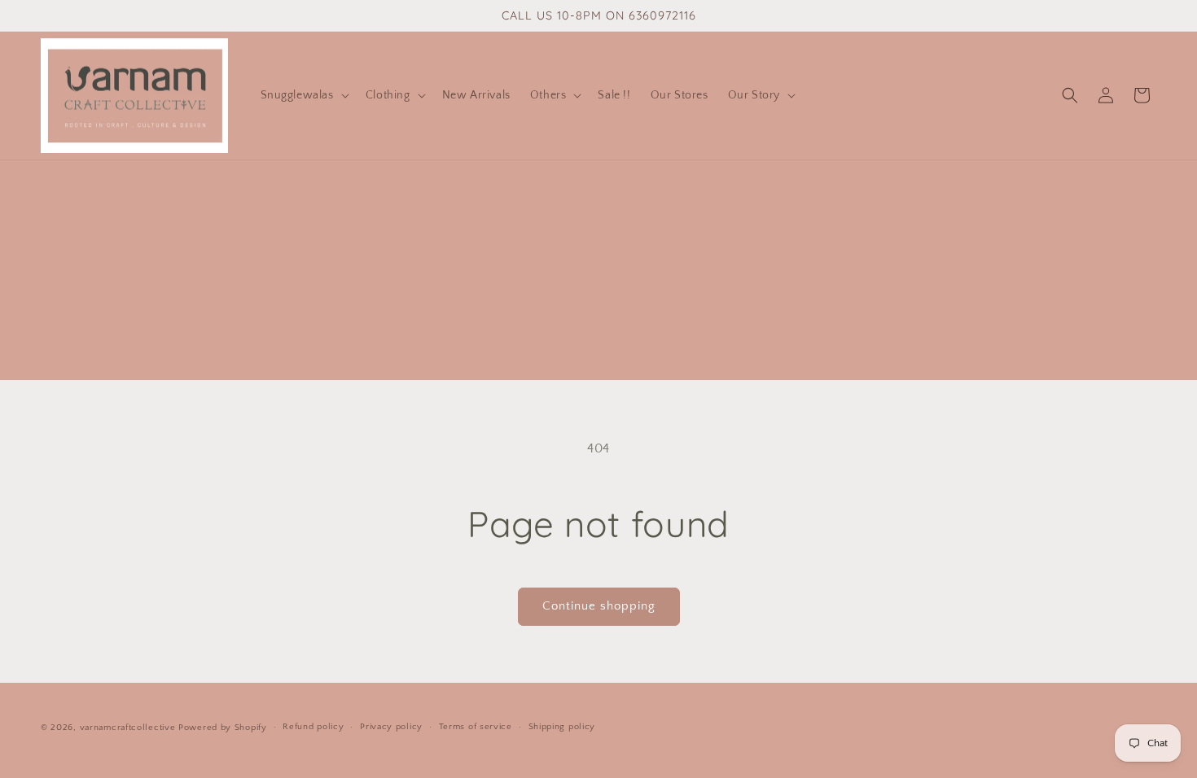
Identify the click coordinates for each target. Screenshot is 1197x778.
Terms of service (475, 727)
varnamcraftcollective (128, 727)
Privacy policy (391, 727)
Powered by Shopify (222, 727)
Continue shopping (599, 606)
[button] (303, 95)
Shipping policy (562, 727)
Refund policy (313, 727)
